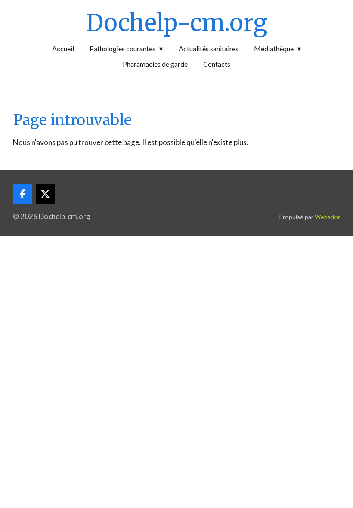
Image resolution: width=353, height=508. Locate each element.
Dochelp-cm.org (176, 22)
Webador (327, 216)
